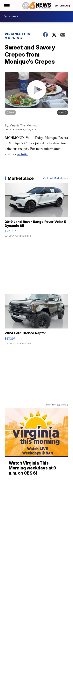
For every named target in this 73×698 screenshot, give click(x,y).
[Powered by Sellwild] (62, 404)
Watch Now (62, 6)
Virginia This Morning (17, 36)
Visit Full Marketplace (55, 178)
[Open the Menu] (6, 5)
